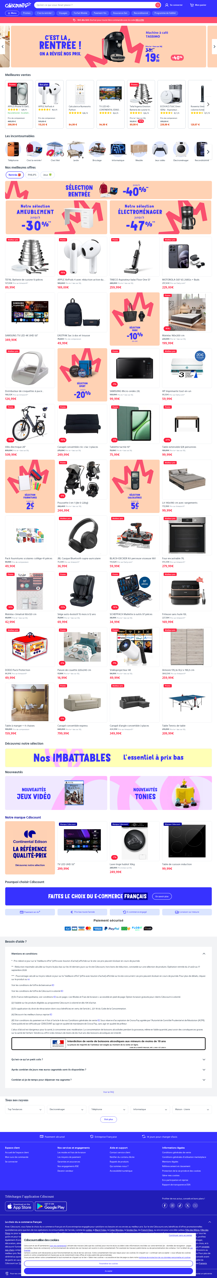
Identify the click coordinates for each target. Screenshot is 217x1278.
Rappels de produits (119, 1162)
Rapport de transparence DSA (176, 1185)
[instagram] (172, 1205)
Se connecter (11, 1162)
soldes (89, 1230)
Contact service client (120, 1152)
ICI (53, 985)
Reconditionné (141, 13)
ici (29, 979)
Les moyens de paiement (69, 1157)
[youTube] (195, 1205)
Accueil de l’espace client (17, 1152)
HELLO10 (140, 20)
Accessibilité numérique (121, 1171)
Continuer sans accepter (180, 1235)
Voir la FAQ (108, 1092)
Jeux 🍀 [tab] (47, 175)
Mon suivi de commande (16, 1157)
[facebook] (164, 1205)
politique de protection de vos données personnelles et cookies (164, 1257)
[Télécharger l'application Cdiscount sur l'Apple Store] (19, 1206)
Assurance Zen (120, 13)
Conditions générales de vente (176, 1152)
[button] (9, 152)
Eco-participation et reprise (175, 1180)
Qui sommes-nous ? (119, 1166)
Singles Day (131, 1230)
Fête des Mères (192, 1230)
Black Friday (100, 1230)
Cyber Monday (116, 1230)
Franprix (203, 1263)
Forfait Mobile (80, 13)
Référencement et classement (176, 1166)
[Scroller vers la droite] (208, 104)
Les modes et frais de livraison (72, 1152)
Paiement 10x (100, 13)
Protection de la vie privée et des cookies (181, 1171)
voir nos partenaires (58, 1246)
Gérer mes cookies (171, 1175)
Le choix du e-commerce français (23, 1222)
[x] (187, 1205)
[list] (108, 104)
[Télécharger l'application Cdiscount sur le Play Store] (51, 1206)
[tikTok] (180, 1205)
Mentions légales (170, 1162)
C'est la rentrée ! (44, 13)
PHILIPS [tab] (32, 175)
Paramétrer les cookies (108, 1264)
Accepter (108, 1271)
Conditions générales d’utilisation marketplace (184, 1157)
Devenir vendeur (65, 1171)
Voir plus (108, 1119)
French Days (147, 1230)
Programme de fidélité (165, 13)
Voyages (63, 13)
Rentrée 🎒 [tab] (15, 175)
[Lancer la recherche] (157, 5)
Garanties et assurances (69, 1162)
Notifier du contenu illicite (122, 1157)
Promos (27, 13)
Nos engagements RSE (68, 1166)
